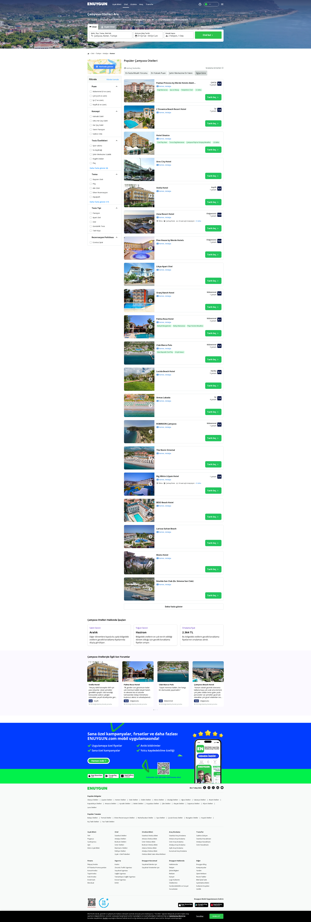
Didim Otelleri (146, 800)
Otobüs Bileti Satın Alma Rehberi (154, 854)
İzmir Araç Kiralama (176, 842)
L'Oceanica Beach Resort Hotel (171, 109)
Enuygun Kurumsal (149, 861)
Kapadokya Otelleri (94, 803)
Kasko (117, 864)
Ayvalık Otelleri (124, 803)
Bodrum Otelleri (120, 842)
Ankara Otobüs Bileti (149, 839)
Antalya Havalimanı (203, 842)
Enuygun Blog (201, 864)
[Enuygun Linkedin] (217, 788)
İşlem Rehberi (201, 873)
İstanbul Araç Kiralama (177, 835)
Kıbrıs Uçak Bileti (93, 848)
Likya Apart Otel (164, 266)
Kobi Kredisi (91, 877)
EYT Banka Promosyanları (96, 867)
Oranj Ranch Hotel (165, 292)
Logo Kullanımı (174, 880)
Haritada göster (106, 66)
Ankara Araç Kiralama (177, 839)
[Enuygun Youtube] (222, 788)
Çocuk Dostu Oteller (175, 818)
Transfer (200, 832)
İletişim (171, 867)
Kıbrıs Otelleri (159, 800)
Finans (90, 861)
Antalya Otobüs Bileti (149, 851)
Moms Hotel (162, 555)
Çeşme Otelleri (106, 800)
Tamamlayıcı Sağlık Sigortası (125, 877)
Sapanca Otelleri (193, 803)
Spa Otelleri (160, 818)
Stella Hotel (162, 187)
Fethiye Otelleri (120, 851)
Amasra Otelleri (110, 803)
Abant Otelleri (214, 800)
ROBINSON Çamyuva (166, 423)
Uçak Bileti (91, 832)
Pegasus (90, 839)
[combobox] (112, 36)
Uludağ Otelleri (172, 800)
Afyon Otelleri (208, 803)
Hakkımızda (173, 864)
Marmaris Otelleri (121, 848)
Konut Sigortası (120, 880)
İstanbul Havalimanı (203, 839)
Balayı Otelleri (92, 818)
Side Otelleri (133, 800)
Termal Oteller (106, 818)
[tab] (92, 26)
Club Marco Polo (164, 345)
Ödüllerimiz (173, 883)
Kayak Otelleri (206, 818)
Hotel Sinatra (162, 135)
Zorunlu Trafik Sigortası (123, 867)
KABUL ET (216, 916)
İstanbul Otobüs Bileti (150, 835)
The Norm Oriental (165, 450)
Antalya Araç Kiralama (177, 845)
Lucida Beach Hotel (165, 371)
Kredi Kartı (91, 880)
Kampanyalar (201, 867)
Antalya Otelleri (120, 839)
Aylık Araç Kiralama (176, 848)
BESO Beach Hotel (164, 502)
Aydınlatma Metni (202, 883)
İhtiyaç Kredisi (92, 864)
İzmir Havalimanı (202, 845)
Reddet (105, 918)
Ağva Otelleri (186, 800)
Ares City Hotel (163, 161)
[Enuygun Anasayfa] (97, 4)
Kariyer (171, 877)
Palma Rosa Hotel (165, 319)
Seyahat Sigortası (121, 870)
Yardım (198, 870)
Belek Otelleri (138, 803)
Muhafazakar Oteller (145, 818)
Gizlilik (198, 889)
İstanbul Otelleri (120, 835)
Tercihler (199, 916)
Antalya (105, 53)
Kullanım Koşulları (202, 886)
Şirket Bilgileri (174, 870)
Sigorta (118, 861)
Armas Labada (163, 397)
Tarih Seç (211, 97)
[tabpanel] (155, 35)
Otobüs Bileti (147, 832)
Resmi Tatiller (201, 877)
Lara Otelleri (91, 807)
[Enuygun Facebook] (204, 788)
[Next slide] (150, 91)
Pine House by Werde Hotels (170, 240)
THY (88, 835)
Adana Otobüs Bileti (149, 848)
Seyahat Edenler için (149, 864)
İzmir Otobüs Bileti (148, 842)
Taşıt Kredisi (91, 873)
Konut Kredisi (92, 870)
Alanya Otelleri (92, 800)
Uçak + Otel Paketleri (122, 854)
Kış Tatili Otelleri (93, 822)
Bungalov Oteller (192, 818)
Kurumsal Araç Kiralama (178, 851)
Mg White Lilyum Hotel (167, 476)
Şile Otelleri (166, 803)
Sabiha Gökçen (202, 835)
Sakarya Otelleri (200, 800)
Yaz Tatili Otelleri (108, 822)
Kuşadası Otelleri (153, 803)
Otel (92, 53)
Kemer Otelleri (120, 800)
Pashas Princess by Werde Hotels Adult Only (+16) (176, 83)
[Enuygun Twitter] (213, 788)
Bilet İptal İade (201, 880)
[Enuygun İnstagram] (208, 788)
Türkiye (98, 53)
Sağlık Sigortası (120, 873)
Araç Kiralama (174, 832)
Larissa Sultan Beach (166, 528)
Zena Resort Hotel (165, 214)
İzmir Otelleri (119, 845)
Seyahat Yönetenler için (150, 867)
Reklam (172, 873)
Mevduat (90, 883)
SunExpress (91, 842)
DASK (117, 883)
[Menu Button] (211, 4)
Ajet (88, 845)
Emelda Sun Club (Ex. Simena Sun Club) (175, 581)
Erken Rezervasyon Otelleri (124, 818)
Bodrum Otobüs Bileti (149, 845)
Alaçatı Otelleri (179, 803)
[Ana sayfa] (88, 53)
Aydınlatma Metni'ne (177, 916)
